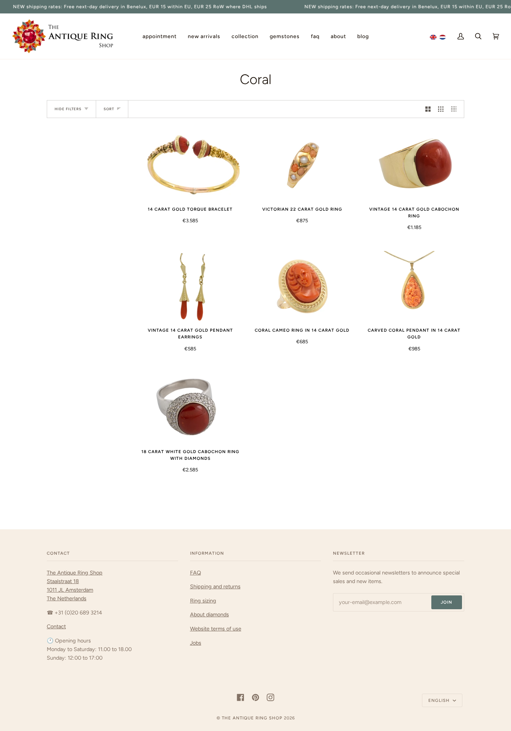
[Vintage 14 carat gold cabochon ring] (414, 165)
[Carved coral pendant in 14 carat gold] (414, 286)
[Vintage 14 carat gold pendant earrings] (190, 286)
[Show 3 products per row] (440, 109)
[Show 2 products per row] (428, 109)
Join (446, 602)
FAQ (195, 572)
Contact (56, 626)
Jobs (195, 642)
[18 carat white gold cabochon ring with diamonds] (190, 407)
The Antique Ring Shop (252, 718)
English (439, 700)
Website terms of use (215, 628)
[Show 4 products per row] (455, 109)
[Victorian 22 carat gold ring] (302, 165)
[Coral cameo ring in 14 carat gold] (302, 286)
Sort (109, 109)
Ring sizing (203, 600)
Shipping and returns (215, 586)
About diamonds (209, 614)
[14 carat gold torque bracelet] (190, 165)
